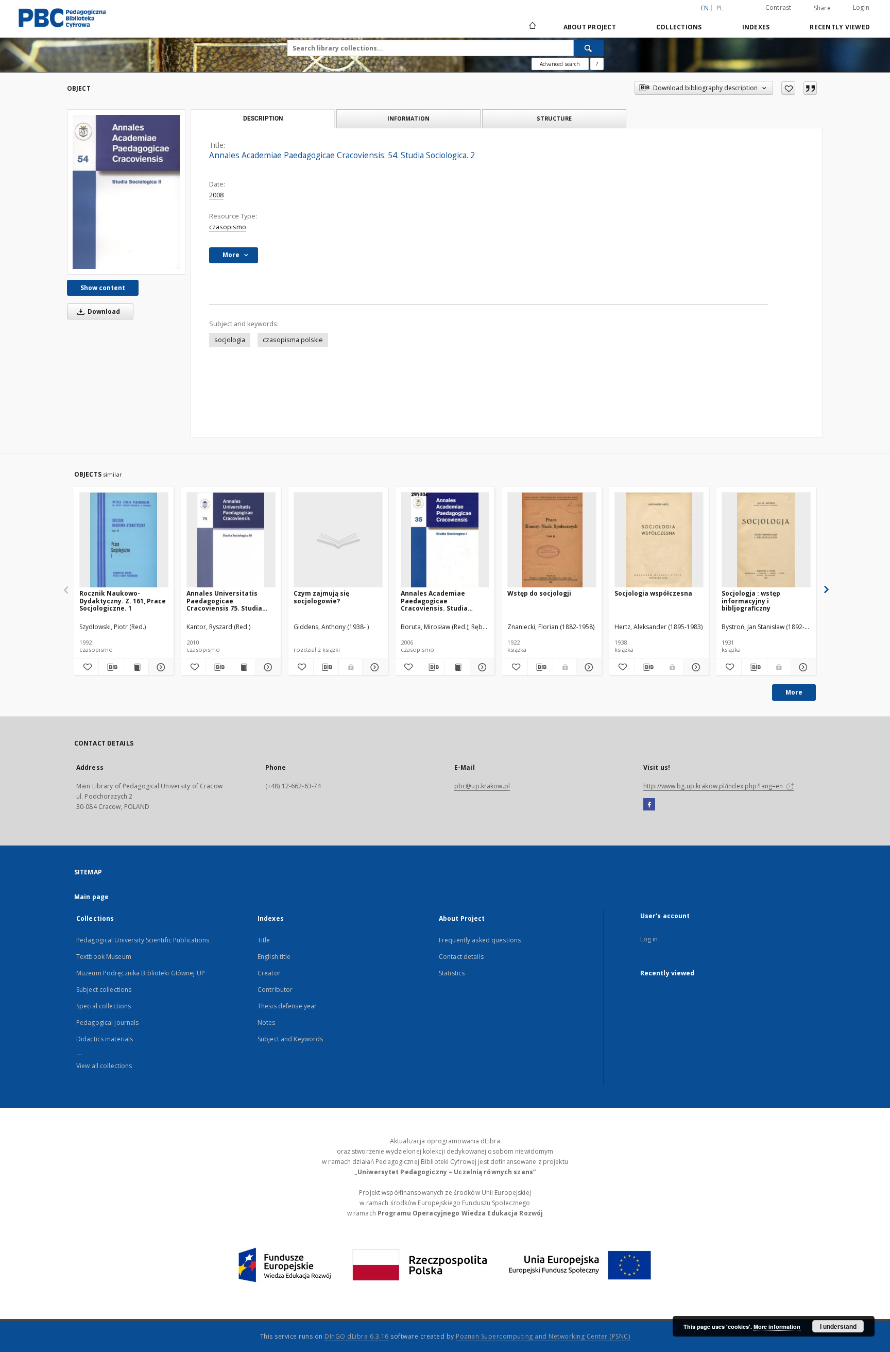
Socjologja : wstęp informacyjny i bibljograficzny (751, 600)
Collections (679, 27)
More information (777, 1326)
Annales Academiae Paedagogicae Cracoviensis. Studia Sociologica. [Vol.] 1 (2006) (443, 600)
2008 (216, 195)
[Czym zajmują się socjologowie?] (338, 540)
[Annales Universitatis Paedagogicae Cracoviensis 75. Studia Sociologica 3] (231, 540)
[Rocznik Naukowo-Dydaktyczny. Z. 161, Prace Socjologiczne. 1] (124, 540)
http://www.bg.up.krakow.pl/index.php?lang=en (713, 786)
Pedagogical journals (107, 1022)
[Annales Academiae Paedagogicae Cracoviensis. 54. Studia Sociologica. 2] (126, 192)
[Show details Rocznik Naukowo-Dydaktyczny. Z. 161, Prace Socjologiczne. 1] (159, 667)
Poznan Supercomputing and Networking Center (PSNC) (543, 1336)
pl (720, 8)
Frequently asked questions (480, 940)
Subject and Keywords (290, 1039)
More (793, 692)
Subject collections (103, 989)
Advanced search (560, 63)
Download (103, 311)
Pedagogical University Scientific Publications (143, 940)
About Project (589, 27)
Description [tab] (263, 118)
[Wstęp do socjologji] (552, 540)
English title (274, 956)
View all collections (104, 1065)
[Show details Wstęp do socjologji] (587, 667)
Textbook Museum (103, 956)
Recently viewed (840, 27)
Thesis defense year (287, 1006)
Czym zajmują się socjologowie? (321, 597)
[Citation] (810, 88)
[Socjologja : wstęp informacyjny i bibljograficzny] (766, 540)
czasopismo (227, 227)
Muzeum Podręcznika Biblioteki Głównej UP (140, 973)
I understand (838, 1326)
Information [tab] (408, 118)
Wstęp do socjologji (539, 593)
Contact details (461, 956)
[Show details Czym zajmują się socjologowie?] (373, 667)
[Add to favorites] (788, 88)
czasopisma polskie (293, 339)
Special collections (103, 1006)
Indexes (756, 27)
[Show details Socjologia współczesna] (694, 667)
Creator (269, 973)
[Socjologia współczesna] (659, 540)
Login (861, 7)
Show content (102, 287)
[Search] (589, 48)
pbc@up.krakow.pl (482, 786)
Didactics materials (104, 1039)
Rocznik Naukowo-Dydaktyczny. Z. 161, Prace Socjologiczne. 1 (122, 600)
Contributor (275, 989)
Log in (649, 939)
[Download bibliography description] (111, 667)
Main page (91, 896)
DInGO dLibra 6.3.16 (356, 1336)
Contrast (778, 7)
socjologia (229, 339)
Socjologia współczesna (653, 593)
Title (264, 940)
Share (822, 8)
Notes (267, 1022)
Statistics (452, 973)
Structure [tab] (554, 118)
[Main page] (531, 26)
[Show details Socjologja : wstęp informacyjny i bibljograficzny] (802, 667)
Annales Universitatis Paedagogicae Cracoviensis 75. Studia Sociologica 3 (224, 600)
